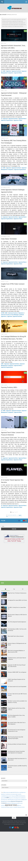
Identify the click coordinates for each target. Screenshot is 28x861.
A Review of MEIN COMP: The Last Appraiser (17, 672)
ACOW (2, 313)
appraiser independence (7, 799)
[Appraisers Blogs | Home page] (14, 8)
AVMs (21, 796)
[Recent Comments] (14, 589)
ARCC (17, 807)
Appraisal (8, 71)
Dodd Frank (20, 799)
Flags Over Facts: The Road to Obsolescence (17, 593)
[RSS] (26, 520)
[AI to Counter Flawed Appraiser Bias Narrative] (14, 470)
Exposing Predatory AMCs (9, 387)
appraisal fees (14, 792)
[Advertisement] (14, 563)
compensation (8, 792)
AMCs (17, 796)
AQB (4, 796)
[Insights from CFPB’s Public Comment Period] (14, 274)
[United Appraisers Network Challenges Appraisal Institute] (14, 179)
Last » (20, 515)
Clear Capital (19, 792)
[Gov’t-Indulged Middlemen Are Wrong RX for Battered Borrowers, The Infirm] (14, 326)
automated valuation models (10, 807)
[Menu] (26, 2)
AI (1, 71)
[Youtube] (24, 520)
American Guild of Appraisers (10, 796)
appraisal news (11, 805)
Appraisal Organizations (7, 120)
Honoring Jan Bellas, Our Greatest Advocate (17, 744)
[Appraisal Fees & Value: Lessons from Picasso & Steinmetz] (14, 422)
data (4, 792)
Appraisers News (18, 120)
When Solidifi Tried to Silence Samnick (16, 636)
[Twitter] (21, 520)
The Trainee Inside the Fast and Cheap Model (17, 686)
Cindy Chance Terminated (9, 239)
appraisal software (12, 797)
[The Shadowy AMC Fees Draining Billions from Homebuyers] (14, 130)
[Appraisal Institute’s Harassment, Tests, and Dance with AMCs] (14, 35)
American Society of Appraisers (16, 313)
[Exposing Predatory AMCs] (14, 377)
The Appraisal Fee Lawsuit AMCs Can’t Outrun (17, 600)
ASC (19, 796)
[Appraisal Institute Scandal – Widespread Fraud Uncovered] (14, 83)
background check (10, 803)
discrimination (15, 799)
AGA (18, 805)
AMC (4, 71)
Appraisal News (18, 73)
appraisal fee (16, 803)
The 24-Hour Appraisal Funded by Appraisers (17, 621)
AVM (6, 797)
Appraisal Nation (21, 807)
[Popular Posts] (5, 589)
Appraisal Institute (16, 71)
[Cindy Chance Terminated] (14, 228)
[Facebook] (19, 520)
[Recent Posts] (22, 589)
